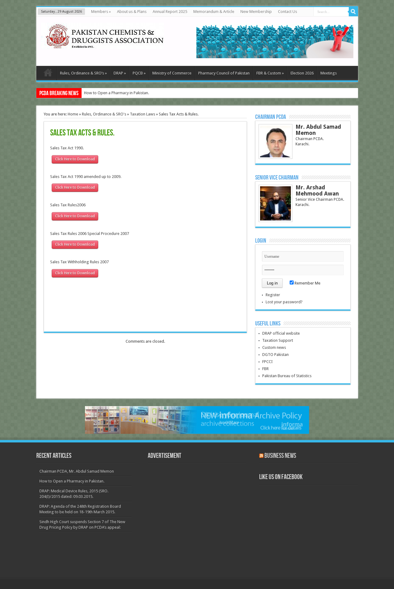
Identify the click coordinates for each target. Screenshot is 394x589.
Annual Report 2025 (170, 11)
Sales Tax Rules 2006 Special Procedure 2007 (89, 233)
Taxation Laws (142, 114)
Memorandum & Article (213, 11)
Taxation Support (277, 340)
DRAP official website (281, 333)
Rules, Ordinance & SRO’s (83, 73)
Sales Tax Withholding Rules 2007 (79, 262)
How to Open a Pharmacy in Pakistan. (116, 93)
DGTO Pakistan (275, 354)
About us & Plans (132, 11)
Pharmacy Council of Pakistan (224, 73)
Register (273, 294)
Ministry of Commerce (171, 73)
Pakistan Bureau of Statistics (287, 375)
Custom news (274, 347)
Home (73, 114)
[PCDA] (102, 44)
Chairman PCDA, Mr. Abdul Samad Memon (76, 471)
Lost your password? (284, 302)
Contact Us (287, 11)
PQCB (139, 73)
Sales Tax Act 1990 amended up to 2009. (85, 176)
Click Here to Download (75, 159)
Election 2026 (302, 73)
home (47, 74)
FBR (265, 368)
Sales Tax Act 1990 (66, 148)
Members (101, 11)
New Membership (256, 11)
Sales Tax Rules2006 (68, 205)
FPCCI (267, 361)
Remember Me (307, 283)
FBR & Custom (270, 73)
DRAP (120, 73)
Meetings (328, 73)
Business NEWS (280, 456)
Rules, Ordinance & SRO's (104, 114)
